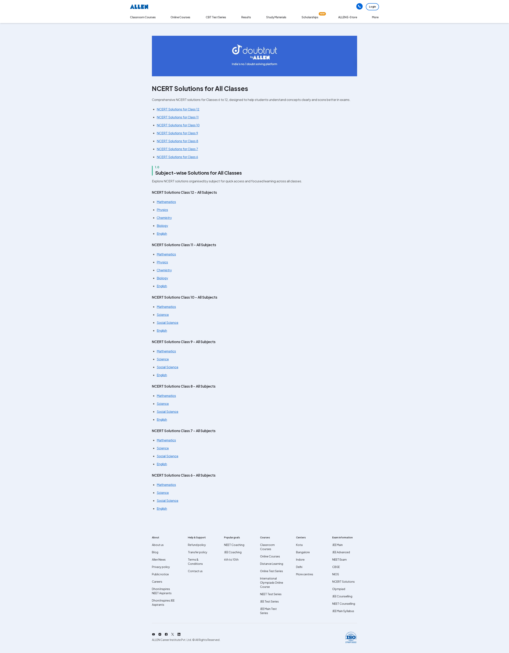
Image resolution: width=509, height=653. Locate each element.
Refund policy (197, 545)
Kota (299, 545)
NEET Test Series (271, 594)
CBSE (336, 567)
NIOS (335, 574)
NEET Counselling (343, 603)
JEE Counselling (342, 596)
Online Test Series (271, 571)
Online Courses (270, 556)
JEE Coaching (233, 552)
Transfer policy (197, 552)
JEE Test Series (269, 601)
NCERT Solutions (343, 581)
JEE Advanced (341, 552)
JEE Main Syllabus (343, 611)
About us (158, 545)
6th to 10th (231, 559)
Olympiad (338, 589)
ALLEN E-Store (347, 17)
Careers (157, 581)
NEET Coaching (234, 545)
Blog (155, 552)
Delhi (299, 567)
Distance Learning (271, 563)
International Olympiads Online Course (271, 582)
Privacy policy (161, 567)
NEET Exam (339, 559)
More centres (304, 574)
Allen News (159, 559)
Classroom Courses (143, 17)
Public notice (160, 574)
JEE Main (337, 545)
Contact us (195, 571)
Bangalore (303, 552)
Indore (300, 559)
